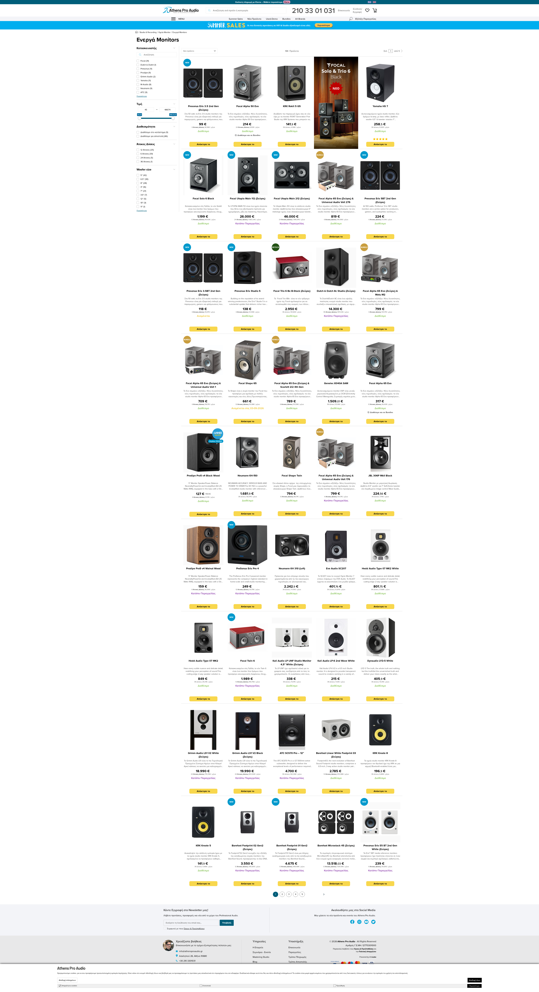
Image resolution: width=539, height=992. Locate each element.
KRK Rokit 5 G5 (292, 106)
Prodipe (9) (146, 72)
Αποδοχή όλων (474, 980)
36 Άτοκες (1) (146, 161)
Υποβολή (226, 922)
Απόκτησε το (203, 144)
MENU (181, 18)
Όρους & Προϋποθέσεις (194, 928)
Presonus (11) (146, 68)
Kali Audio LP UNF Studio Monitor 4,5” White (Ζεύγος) (292, 662)
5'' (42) (144, 175)
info (372, 957)
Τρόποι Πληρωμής (297, 956)
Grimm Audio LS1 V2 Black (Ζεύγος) (247, 755)
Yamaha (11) (146, 80)
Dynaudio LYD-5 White (380, 661)
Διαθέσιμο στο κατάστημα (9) (154, 132)
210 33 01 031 (313, 10)
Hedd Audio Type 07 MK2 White (380, 568)
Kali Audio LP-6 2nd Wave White (336, 661)
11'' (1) (143, 206)
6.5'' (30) (144, 179)
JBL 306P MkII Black (380, 475)
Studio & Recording (148, 32)
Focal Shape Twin (292, 475)
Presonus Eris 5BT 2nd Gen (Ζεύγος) (380, 200)
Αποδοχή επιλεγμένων (67, 980)
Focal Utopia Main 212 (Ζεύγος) (292, 198)
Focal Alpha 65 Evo (380, 383)
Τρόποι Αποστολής (297, 961)
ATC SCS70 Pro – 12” (292, 753)
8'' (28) (144, 183)
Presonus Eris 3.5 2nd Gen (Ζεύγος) (203, 108)
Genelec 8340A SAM (336, 383)
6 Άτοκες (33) (147, 153)
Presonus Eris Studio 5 (248, 291)
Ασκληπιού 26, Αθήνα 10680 (193, 955)
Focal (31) (145, 60)
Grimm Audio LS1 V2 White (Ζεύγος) (203, 755)
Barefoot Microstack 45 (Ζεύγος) (336, 845)
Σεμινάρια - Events (262, 952)
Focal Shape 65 (248, 383)
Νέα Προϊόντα (254, 18)
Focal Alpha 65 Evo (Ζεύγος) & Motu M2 (380, 292)
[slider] (139, 118)
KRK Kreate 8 (380, 753)
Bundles (286, 18)
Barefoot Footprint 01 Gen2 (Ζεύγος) (291, 847)
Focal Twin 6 (247, 661)
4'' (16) (143, 186)
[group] (269, 25)
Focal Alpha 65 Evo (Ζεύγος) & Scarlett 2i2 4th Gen (291, 385)
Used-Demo (272, 18)
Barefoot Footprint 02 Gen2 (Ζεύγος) (247, 847)
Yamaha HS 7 (380, 106)
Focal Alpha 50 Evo (247, 106)
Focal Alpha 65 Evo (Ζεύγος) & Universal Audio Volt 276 (336, 200)
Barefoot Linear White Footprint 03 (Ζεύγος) (336, 755)
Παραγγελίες (294, 952)
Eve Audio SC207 (336, 568)
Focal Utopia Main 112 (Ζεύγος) (247, 198)
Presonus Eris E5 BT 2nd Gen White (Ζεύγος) (380, 847)
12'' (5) (143, 198)
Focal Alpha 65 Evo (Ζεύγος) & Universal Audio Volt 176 (336, 477)
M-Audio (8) (146, 84)
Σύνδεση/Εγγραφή (357, 10)
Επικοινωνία (344, 10)
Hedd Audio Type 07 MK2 (203, 661)
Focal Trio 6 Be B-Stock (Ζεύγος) (291, 291)
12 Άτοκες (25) (147, 149)
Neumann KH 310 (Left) (292, 568)
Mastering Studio (261, 956)
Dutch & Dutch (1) (148, 64)
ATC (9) (144, 92)
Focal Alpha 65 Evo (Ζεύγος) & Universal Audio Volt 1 (203, 385)
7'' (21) (143, 190)
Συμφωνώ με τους (186, 928)
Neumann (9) (146, 88)
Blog (255, 961)
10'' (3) (143, 202)
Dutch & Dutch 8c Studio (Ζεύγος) (336, 291)
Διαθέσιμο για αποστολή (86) (154, 136)
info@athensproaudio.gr (191, 951)
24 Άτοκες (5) (147, 157)
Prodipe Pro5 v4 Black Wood (203, 475)
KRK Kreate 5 (203, 845)
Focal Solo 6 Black (203, 198)
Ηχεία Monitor (164, 32)
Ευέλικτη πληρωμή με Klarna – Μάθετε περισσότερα (258, 2)
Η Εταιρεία (258, 947)
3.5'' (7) (144, 194)
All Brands (300, 18)
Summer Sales (236, 18)
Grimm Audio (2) (148, 76)
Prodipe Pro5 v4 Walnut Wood (203, 568)
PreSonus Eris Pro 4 (247, 568)
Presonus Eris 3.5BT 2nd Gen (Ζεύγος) (203, 292)
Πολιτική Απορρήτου (367, 951)
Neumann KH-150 (247, 475)
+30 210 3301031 (187, 960)
